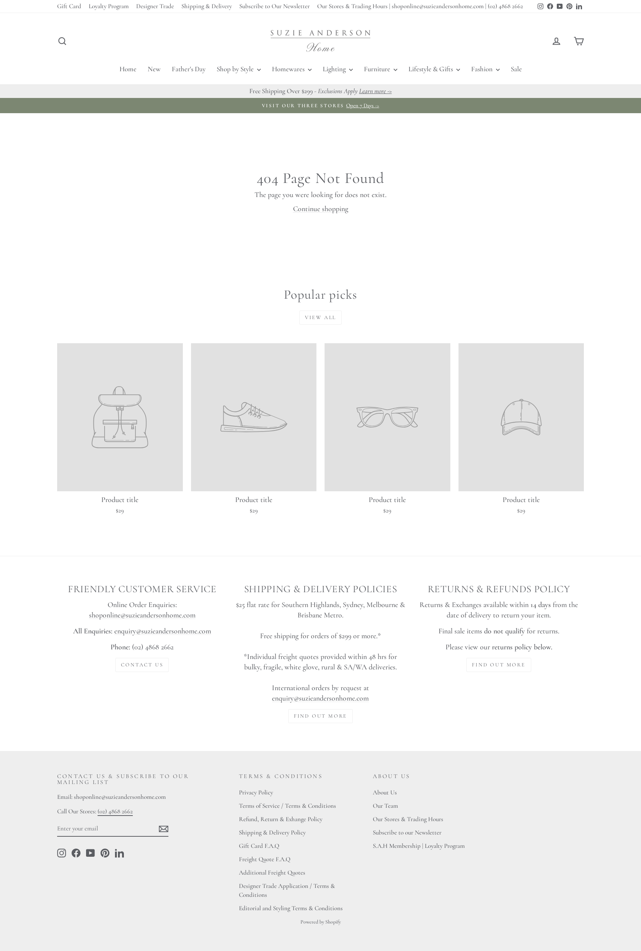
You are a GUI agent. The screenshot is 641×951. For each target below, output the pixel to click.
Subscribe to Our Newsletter (274, 6)
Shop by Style (236, 69)
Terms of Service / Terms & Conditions (287, 806)
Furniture (378, 69)
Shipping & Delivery (206, 6)
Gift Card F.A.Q (259, 846)
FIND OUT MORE (320, 716)
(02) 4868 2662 (115, 811)
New (154, 69)
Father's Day (189, 69)
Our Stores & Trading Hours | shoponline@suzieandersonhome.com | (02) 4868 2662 (420, 6)
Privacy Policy (256, 792)
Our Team (385, 806)
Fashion (482, 69)
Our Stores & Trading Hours (408, 819)
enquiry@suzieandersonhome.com (162, 631)
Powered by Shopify (320, 922)
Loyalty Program (109, 6)
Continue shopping (320, 208)
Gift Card (69, 6)
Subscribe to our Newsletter (407, 832)
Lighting (335, 69)
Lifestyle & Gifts (431, 69)
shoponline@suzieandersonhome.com (142, 615)
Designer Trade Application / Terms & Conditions (287, 890)
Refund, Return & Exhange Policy (280, 819)
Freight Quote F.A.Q (264, 859)
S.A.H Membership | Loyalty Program (419, 846)
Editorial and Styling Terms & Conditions (291, 908)
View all (320, 317)
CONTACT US (142, 665)
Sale (516, 69)
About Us (385, 792)
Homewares (289, 69)
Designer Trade (155, 6)
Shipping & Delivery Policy (272, 832)
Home (128, 69)
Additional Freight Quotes (272, 872)
